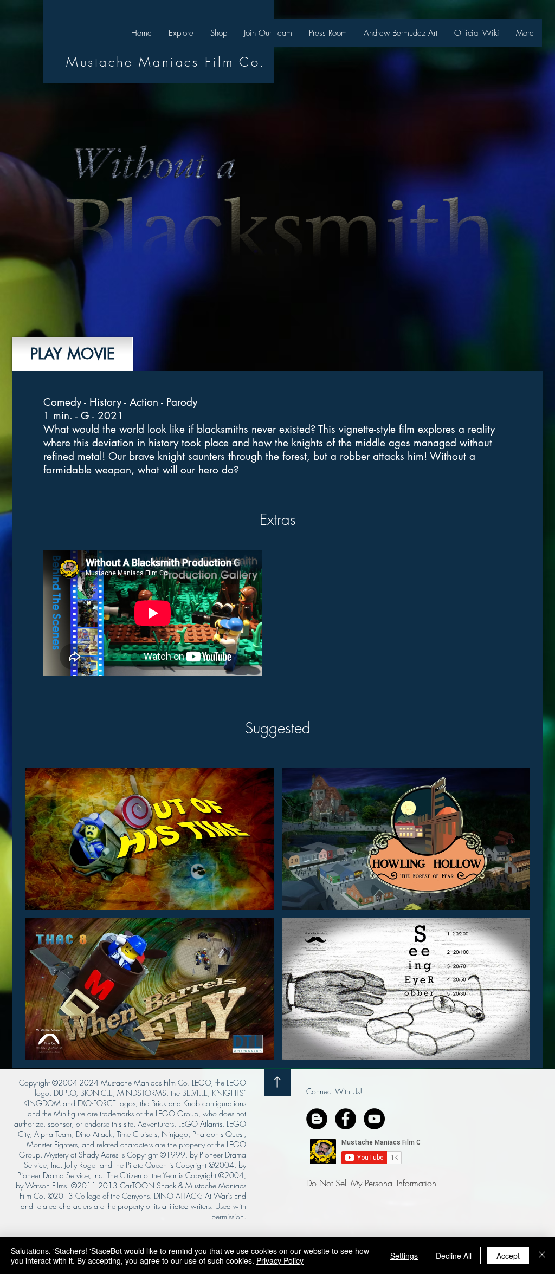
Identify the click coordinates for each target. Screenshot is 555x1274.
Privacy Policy (280, 1260)
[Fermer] (541, 1255)
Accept (508, 1255)
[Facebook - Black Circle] (345, 1118)
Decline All (454, 1255)
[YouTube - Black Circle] (374, 1118)
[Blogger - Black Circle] (316, 1118)
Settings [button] (404, 1255)
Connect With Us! (334, 1091)
